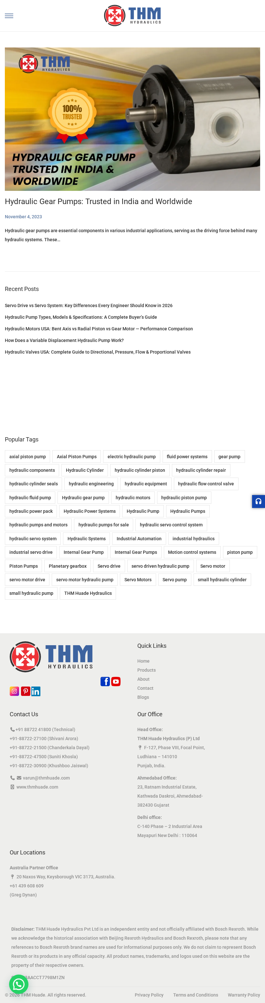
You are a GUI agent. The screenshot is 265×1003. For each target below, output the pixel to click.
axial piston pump (27, 456)
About (143, 679)
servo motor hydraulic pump (84, 579)
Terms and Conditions (195, 995)
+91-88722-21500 (28, 747)
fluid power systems (187, 456)
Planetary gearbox (68, 566)
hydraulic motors (133, 497)
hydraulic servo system (33, 538)
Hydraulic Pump (143, 511)
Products (146, 670)
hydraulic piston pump (184, 497)
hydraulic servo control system (171, 524)
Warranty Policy (244, 995)
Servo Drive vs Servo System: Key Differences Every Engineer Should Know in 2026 (89, 305)
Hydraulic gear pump (83, 497)
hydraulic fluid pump (30, 497)
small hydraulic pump (31, 593)
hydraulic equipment (146, 483)
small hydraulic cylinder (222, 579)
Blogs (143, 697)
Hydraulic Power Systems (90, 511)
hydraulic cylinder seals (33, 483)
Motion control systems (192, 552)
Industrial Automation (139, 538)
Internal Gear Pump (84, 552)
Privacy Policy (149, 995)
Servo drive (109, 566)
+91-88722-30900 (28, 765)
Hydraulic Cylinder (85, 470)
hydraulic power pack (31, 511)
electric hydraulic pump (132, 456)
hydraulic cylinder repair (201, 470)
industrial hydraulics (194, 538)
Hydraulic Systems (87, 538)
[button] (18, 984)
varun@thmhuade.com (46, 778)
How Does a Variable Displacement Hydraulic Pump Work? (64, 340)
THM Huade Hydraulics (88, 593)
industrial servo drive (31, 552)
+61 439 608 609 (27, 885)
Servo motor (212, 566)
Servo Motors (138, 579)
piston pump (240, 552)
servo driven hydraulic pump (160, 566)
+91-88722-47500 (28, 756)
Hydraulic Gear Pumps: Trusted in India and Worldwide (98, 201)
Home (143, 661)
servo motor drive (27, 579)
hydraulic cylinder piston (140, 470)
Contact (145, 688)
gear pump (229, 456)
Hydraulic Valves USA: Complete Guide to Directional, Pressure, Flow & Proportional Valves (98, 352)
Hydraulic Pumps (187, 511)
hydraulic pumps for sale (104, 524)
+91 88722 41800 (33, 729)
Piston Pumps (23, 566)
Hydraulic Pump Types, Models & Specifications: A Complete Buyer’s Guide (81, 317)
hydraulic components (32, 470)
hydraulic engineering (91, 483)
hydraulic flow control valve (206, 483)
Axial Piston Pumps (77, 456)
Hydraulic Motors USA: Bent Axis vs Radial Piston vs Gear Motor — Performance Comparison (99, 328)
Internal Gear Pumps (136, 552)
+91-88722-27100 (28, 738)
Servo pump (175, 579)
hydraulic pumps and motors (38, 524)
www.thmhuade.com (37, 787)
